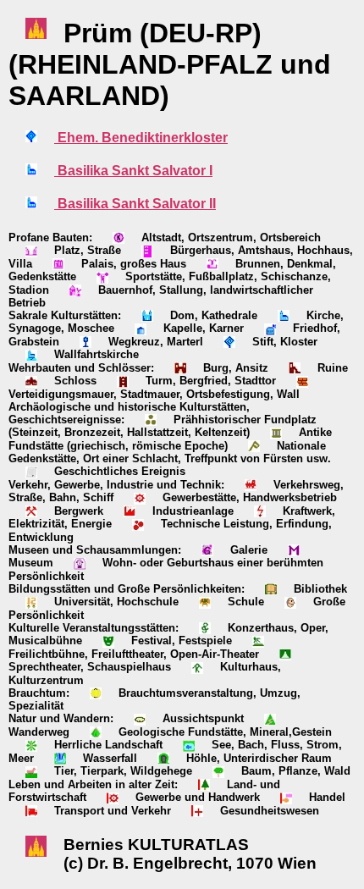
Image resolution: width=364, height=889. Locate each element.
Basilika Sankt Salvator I (133, 170)
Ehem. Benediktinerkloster (141, 137)
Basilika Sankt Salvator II (135, 203)
